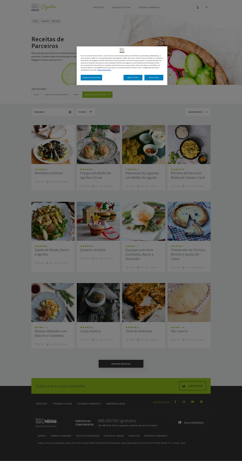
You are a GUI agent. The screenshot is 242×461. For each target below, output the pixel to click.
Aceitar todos (154, 77)
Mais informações (104, 70)
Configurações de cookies (91, 77)
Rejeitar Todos (133, 77)
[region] (121, 65)
